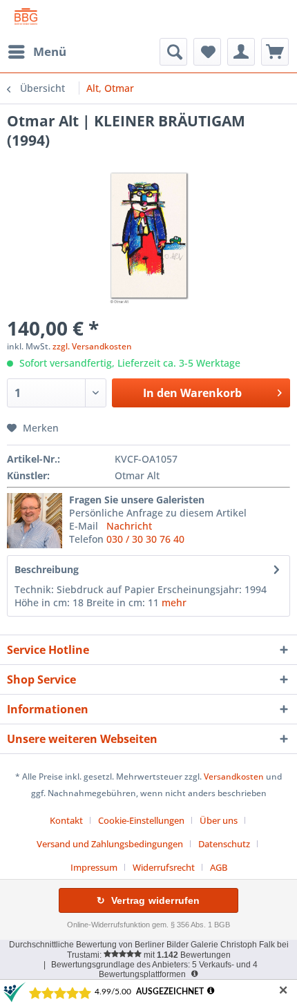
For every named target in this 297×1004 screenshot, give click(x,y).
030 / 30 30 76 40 (145, 539)
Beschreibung (47, 569)
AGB (218, 867)
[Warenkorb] (275, 52)
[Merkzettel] (207, 52)
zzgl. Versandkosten (92, 346)
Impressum (93, 867)
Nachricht (129, 525)
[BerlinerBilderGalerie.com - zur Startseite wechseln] (26, 19)
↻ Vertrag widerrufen (148, 900)
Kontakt (66, 820)
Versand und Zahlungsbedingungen (110, 844)
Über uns (219, 820)
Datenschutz (224, 844)
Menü (49, 51)
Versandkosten (234, 776)
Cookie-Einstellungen (141, 820)
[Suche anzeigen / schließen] (173, 52)
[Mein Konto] (241, 52)
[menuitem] (36, 52)
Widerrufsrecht (164, 867)
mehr (174, 602)
